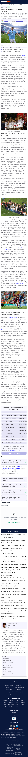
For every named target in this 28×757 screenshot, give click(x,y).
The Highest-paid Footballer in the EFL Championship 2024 (14, 564)
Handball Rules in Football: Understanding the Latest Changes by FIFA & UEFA (14, 559)
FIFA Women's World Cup (8, 572)
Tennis (17, 706)
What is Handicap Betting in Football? (11, 570)
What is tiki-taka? (6, 597)
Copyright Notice (8, 687)
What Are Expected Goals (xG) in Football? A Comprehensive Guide (14, 616)
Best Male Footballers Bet (8, 543)
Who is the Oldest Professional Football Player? (14, 580)
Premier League (5, 330)
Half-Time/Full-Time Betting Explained (12, 605)
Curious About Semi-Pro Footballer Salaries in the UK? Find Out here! (14, 608)
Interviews (23, 702)
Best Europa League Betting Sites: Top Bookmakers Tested (14, 540)
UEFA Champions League (8, 673)
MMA (5, 704)
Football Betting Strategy (8, 561)
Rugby (5, 706)
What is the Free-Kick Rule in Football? (12, 600)
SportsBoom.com (14, 450)
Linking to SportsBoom (9, 691)
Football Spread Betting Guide (9, 586)
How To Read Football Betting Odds (11, 548)
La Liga (4, 669)
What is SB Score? (9, 685)
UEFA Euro (5, 674)
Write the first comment (14, 522)
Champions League (6, 575)
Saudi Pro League (7, 671)
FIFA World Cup (6, 664)
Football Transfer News (8, 667)
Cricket (22, 700)
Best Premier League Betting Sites (10, 583)
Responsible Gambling (19, 692)
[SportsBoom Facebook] (11, 726)
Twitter (14, 715)
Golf (17, 702)
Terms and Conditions (19, 687)
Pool (23, 704)
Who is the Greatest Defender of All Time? (11, 47)
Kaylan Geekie (6, 20)
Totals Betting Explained (8, 613)
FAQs (4, 53)
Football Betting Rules (7, 553)
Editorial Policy (9, 689)
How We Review (19, 685)
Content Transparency (8, 683)
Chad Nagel (14, 21)
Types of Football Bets (7, 551)
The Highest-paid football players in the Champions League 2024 (14, 567)
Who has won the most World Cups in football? (14, 588)
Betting (11, 700)
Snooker (11, 706)
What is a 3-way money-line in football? (12, 545)
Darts (5, 702)
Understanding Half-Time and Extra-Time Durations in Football (14, 556)
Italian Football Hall (20, 283)
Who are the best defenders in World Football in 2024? (14, 49)
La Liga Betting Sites (7, 537)
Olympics (17, 704)
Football (6, 4)
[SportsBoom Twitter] (14, 726)
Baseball (5, 700)
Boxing (17, 700)
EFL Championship (7, 660)
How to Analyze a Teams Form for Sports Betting (14, 611)
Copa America (6, 658)
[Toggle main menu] (26, 1)
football (24, 55)
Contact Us (14, 712)
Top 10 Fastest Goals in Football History (12, 578)
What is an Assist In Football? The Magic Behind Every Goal (14, 594)
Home (2, 4)
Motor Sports (11, 704)
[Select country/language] (14, 718)
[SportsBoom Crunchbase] (17, 726)
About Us (9, 694)
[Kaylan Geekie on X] (8, 627)
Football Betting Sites (7, 665)
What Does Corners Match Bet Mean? (11, 619)
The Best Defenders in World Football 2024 (11, 51)
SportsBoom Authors (19, 683)
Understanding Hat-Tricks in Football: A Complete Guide (14, 602)
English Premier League (8, 662)
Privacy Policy (9, 692)
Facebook (14, 714)
